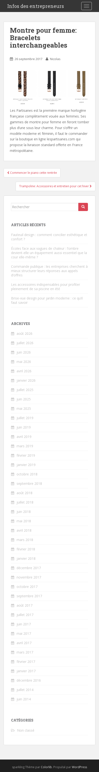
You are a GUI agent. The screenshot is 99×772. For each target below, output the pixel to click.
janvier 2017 (26, 671)
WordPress (79, 767)
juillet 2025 (25, 389)
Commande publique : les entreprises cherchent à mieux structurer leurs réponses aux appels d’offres (49, 270)
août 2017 (24, 605)
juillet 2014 (25, 689)
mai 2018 (24, 521)
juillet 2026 (25, 343)
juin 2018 (24, 511)
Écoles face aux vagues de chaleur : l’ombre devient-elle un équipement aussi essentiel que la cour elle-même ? (49, 252)
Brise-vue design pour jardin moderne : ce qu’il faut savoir (47, 300)
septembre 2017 (29, 596)
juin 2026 (24, 352)
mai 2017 (24, 633)
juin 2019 (24, 427)
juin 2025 (24, 399)
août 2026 (24, 333)
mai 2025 (24, 408)
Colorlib (46, 767)
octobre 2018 (27, 474)
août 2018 (24, 493)
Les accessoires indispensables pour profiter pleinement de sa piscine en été (45, 286)
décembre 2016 (29, 680)
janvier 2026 (26, 380)
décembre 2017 (29, 568)
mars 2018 (25, 539)
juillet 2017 (25, 614)
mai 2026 (24, 361)
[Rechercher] (83, 207)
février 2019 (26, 455)
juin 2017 (24, 624)
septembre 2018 (29, 483)
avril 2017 (24, 643)
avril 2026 (24, 371)
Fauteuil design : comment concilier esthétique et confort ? (49, 236)
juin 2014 (24, 699)
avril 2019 (24, 436)
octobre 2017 (27, 586)
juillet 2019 (25, 418)
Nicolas (55, 59)
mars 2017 (25, 652)
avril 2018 (24, 530)
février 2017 (26, 661)
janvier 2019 (26, 464)
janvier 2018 (26, 558)
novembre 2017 (29, 577)
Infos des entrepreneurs (35, 6)
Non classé (25, 730)
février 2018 (26, 549)
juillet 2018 (25, 502)
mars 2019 (25, 446)
